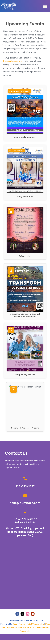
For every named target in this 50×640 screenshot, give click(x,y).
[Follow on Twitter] (22, 614)
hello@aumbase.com (25, 503)
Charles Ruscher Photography (28, 627)
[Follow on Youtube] (33, 614)
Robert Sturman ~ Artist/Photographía (28, 624)
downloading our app (12, 61)
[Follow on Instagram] (27, 614)
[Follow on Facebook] (17, 614)
